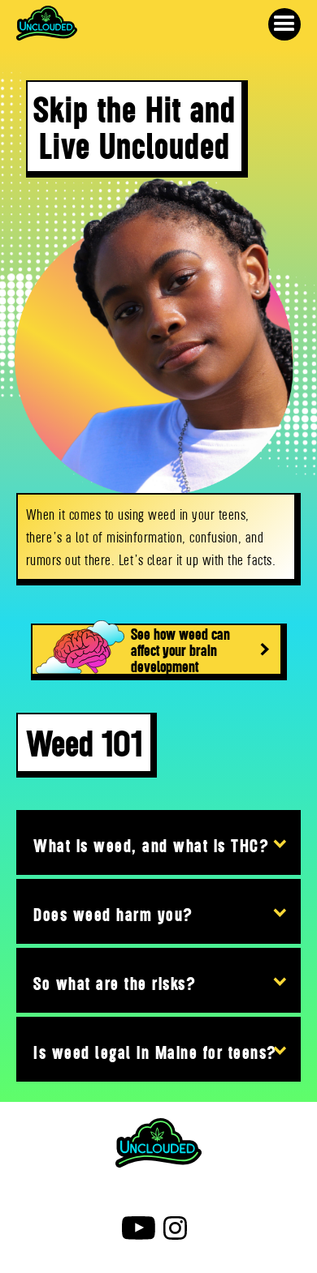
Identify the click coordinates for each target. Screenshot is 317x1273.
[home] (46, 27)
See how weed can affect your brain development (180, 649)
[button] (284, 24)
